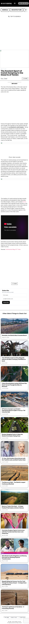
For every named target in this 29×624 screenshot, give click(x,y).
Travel (5, 78)
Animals (5, 10)
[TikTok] (27, 3)
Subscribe (6, 302)
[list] (14, 10)
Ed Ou (24, 202)
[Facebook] (20, 3)
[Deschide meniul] (14, 3)
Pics (2, 78)
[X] (24, 3)
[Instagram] (22, 3)
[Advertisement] (14, 34)
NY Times (18, 249)
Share (25, 78)
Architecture (16, 10)
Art (26, 10)
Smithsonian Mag (10, 249)
